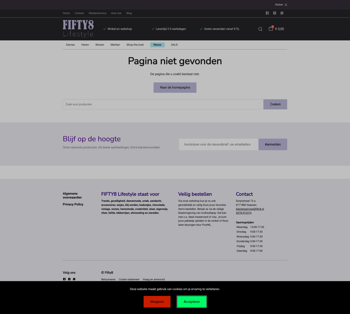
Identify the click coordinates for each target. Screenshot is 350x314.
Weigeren (157, 302)
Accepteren (192, 302)
